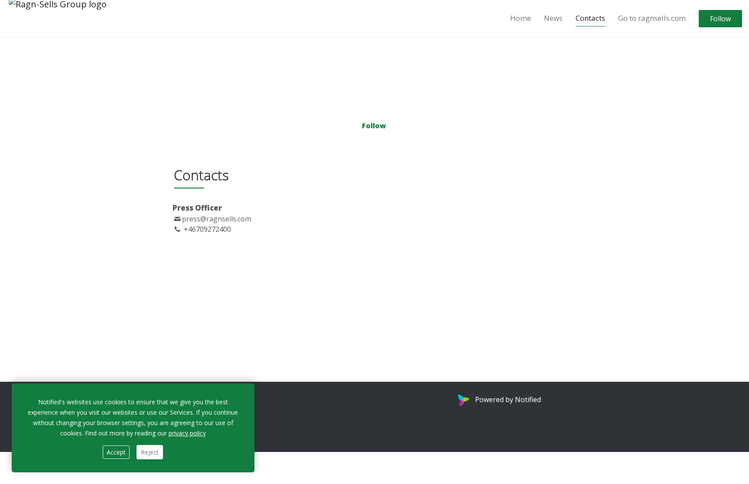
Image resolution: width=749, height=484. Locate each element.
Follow (720, 18)
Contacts (590, 18)
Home (520, 18)
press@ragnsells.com (216, 219)
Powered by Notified (508, 399)
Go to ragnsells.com (652, 18)
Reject (150, 452)
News (553, 18)
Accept (116, 452)
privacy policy (187, 433)
